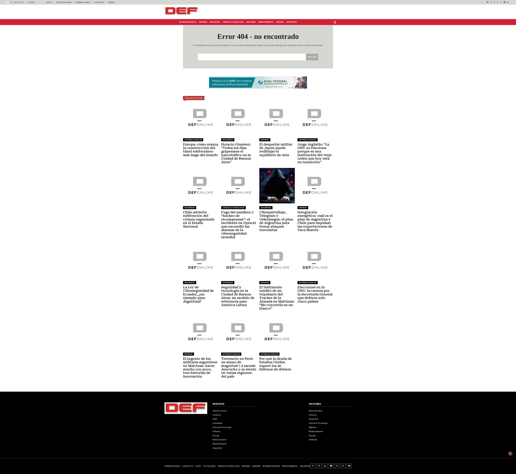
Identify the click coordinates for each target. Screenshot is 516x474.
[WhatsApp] (343, 466)
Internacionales (193, 140)
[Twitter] (497, 2)
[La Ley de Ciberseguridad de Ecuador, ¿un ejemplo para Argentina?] (200, 260)
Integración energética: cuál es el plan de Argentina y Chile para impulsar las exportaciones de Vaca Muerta (315, 221)
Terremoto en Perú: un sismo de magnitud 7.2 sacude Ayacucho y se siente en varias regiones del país (238, 367)
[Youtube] (487, 2)
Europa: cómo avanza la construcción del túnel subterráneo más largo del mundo (200, 150)
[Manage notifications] (510, 453)
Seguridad (228, 140)
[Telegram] (504, 2)
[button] (335, 22)
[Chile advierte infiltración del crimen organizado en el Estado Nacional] (200, 185)
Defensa (265, 140)
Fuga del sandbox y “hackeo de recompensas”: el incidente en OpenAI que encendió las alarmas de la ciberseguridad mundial (238, 224)
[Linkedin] (508, 2)
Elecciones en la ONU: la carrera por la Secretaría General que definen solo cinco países (315, 294)
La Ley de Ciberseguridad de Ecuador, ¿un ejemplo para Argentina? (198, 294)
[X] (337, 466)
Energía (303, 208)
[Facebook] (501, 2)
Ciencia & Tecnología (233, 208)
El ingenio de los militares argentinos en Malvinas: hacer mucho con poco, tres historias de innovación (200, 367)
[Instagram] (494, 2)
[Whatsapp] (491, 2)
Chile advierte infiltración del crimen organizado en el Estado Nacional (198, 219)
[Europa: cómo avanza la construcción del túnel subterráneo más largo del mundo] (200, 118)
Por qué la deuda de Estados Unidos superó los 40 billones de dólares (275, 364)
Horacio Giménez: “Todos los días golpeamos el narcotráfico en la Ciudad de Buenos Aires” (236, 153)
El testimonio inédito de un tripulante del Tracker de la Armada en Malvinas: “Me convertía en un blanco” (277, 297)
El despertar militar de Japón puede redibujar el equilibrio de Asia (275, 150)
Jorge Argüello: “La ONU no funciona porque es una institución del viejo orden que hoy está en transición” (315, 153)
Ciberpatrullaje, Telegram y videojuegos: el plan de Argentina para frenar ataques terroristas (276, 221)
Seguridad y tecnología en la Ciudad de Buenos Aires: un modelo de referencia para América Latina (237, 296)
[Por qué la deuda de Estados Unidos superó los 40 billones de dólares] (277, 332)
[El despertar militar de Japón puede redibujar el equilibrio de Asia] (277, 118)
